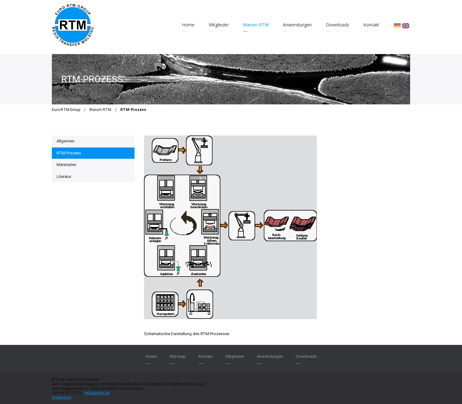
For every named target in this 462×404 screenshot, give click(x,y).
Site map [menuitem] (177, 356)
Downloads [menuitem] (337, 25)
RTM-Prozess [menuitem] (69, 153)
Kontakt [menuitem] (371, 25)
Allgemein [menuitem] (65, 141)
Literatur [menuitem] (64, 176)
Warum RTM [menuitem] (256, 25)
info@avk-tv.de (96, 393)
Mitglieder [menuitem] (219, 25)
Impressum (61, 397)
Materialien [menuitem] (66, 164)
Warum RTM (100, 110)
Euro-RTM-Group (66, 110)
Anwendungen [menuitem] (297, 25)
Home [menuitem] (188, 25)
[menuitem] (397, 26)
